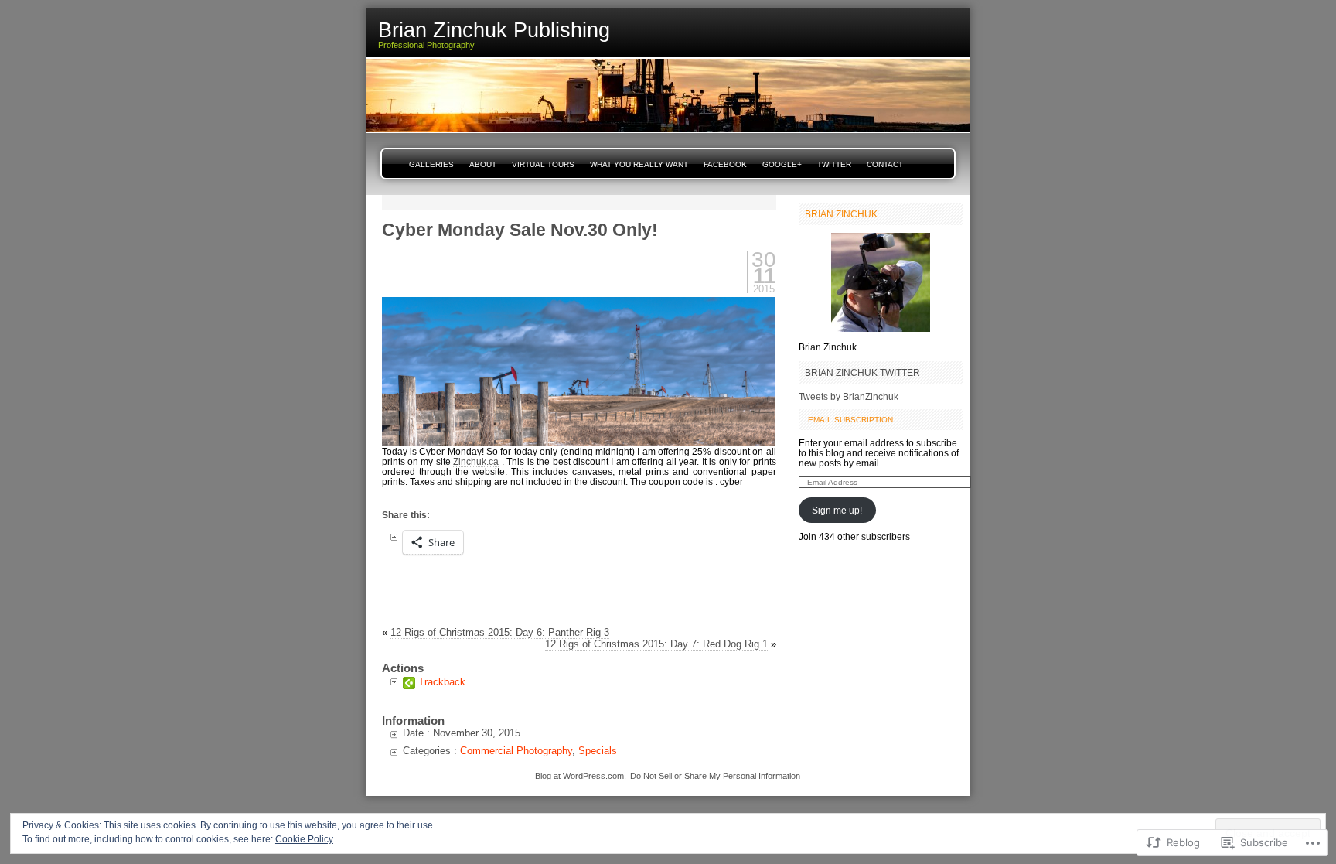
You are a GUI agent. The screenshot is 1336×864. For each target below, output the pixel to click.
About (482, 164)
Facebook (725, 164)
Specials (597, 750)
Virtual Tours (543, 164)
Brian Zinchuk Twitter (862, 372)
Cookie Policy (304, 839)
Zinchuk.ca (476, 461)
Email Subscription (850, 419)
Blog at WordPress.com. (580, 775)
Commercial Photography (516, 750)
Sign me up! (837, 510)
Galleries (431, 164)
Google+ (782, 164)
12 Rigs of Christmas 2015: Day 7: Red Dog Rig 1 (656, 644)
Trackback (441, 682)
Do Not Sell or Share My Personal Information (715, 775)
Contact (885, 164)
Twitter (834, 164)
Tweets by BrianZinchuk (848, 396)
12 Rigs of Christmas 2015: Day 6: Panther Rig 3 (499, 632)
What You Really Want (639, 164)
